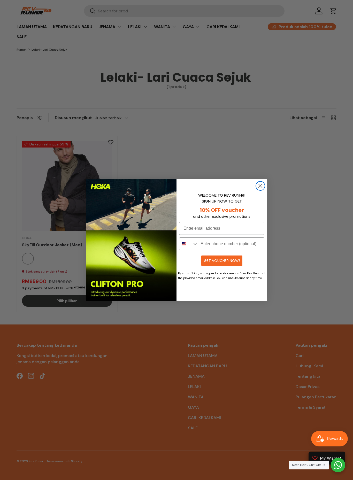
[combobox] (188, 244)
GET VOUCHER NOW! (222, 260)
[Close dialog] (260, 185)
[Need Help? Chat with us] (338, 465)
